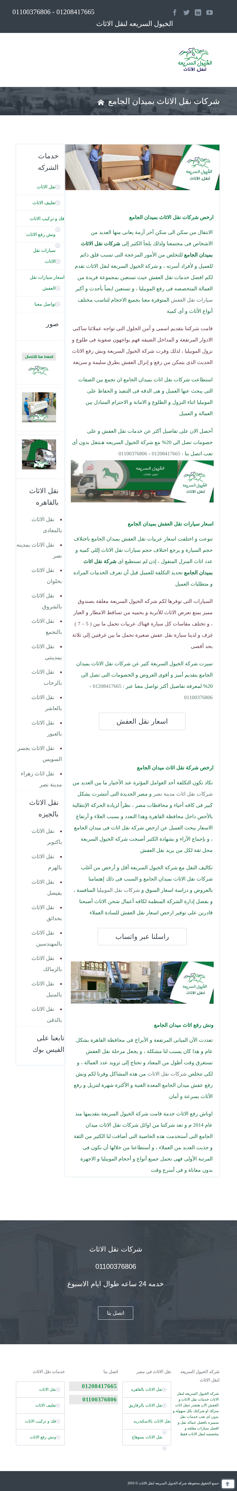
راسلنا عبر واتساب (142, 936)
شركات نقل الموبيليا (118, 890)
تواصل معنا (44, 304)
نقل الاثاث (46, 186)
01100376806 (132, 453)
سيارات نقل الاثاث (44, 256)
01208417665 (166, 453)
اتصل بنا (115, 1313)
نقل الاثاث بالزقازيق (145, 1405)
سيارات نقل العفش (192, 300)
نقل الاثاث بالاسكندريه (152, 1421)
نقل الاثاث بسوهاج (147, 1437)
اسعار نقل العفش (142, 721)
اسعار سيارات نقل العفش (47, 283)
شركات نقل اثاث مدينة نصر (183, 794)
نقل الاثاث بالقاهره (146, 1389)
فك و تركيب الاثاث (47, 218)
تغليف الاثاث (43, 202)
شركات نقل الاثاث (167, 1074)
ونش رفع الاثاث (40, 234)
